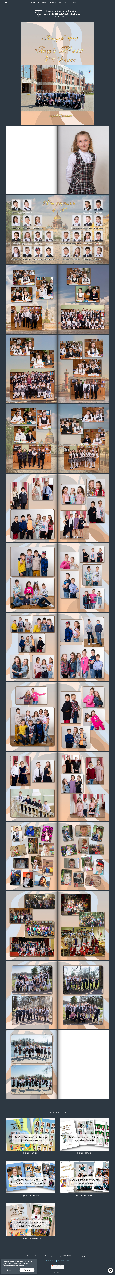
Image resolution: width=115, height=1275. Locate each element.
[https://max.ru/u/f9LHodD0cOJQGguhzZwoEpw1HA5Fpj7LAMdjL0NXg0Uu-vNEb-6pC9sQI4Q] (8, 2)
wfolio (59, 1272)
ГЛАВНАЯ (32, 2)
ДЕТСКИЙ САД (42, 2)
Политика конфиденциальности (57, 1261)
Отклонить (10, 1270)
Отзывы (73, 2)
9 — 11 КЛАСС (63, 2)
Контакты (82, 2)
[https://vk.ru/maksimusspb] (6, 2)
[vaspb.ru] (57, 13)
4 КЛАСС (53, 2)
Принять (27, 1270)
